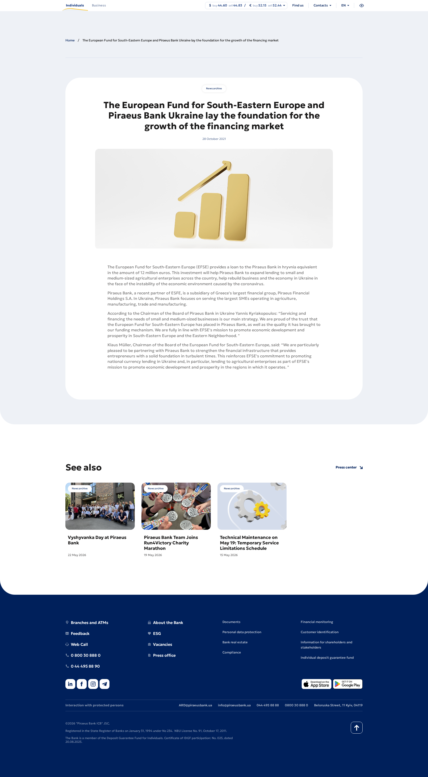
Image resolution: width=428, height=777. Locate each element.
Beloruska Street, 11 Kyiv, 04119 (338, 705)
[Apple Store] (316, 684)
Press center (346, 467)
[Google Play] (348, 684)
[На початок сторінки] (357, 728)
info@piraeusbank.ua (234, 705)
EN (343, 5)
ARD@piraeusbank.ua (195, 705)
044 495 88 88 (268, 705)
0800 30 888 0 (296, 705)
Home (70, 40)
